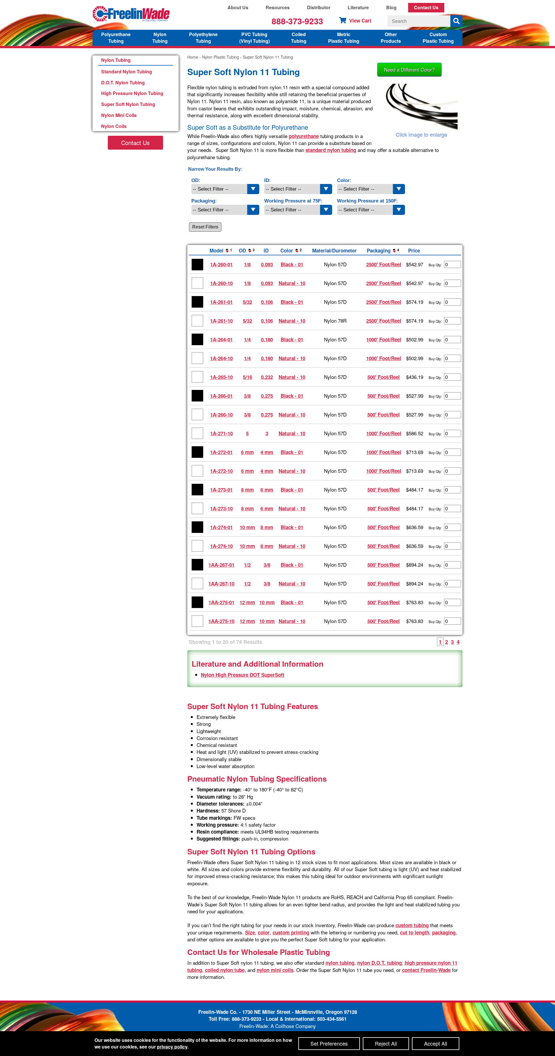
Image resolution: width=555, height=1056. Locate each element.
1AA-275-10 (221, 621)
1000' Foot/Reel (383, 339)
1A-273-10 (221, 508)
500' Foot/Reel (383, 376)
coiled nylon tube (225, 969)
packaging (444, 932)
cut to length (414, 932)
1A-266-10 (221, 414)
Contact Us (426, 7)
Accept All (435, 1043)
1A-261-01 (221, 301)
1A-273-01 (221, 489)
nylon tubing (339, 962)
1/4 (247, 339)
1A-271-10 (221, 433)
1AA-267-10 (221, 583)
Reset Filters (205, 226)
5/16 (247, 376)
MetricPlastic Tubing (343, 37)
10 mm (247, 527)
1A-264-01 (221, 339)
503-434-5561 (332, 1018)
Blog (391, 7)
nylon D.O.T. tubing (379, 962)
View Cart (360, 20)
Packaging (383, 250)
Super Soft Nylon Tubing (128, 104)
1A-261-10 (221, 320)
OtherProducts (391, 37)
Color (291, 250)
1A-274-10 (221, 545)
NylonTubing (160, 37)
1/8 (247, 264)
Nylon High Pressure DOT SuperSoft (242, 674)
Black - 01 (292, 264)
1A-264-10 (221, 358)
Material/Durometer (334, 250)
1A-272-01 (221, 452)
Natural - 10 (292, 283)
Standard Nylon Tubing (126, 71)
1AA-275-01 (221, 602)
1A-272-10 (221, 470)
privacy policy (172, 1046)
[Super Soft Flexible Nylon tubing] (421, 107)
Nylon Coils (114, 126)
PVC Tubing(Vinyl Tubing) (254, 37)
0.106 (267, 301)
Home (192, 57)
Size (250, 932)
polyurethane (304, 136)
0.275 (267, 395)
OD (247, 250)
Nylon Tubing (116, 60)
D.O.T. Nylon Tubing (123, 82)
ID (266, 250)
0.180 (267, 339)
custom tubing (412, 925)
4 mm (266, 452)
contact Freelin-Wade (426, 969)
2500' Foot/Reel (383, 264)
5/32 (247, 301)
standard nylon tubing (331, 149)
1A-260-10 (221, 283)
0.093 (267, 264)
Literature (358, 7)
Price (414, 250)
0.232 (267, 376)
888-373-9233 (297, 21)
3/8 (247, 395)
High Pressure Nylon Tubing (132, 93)
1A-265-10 (221, 376)
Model (221, 250)
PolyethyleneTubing (203, 37)
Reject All (386, 1043)
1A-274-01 (221, 527)
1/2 (247, 564)
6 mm (247, 452)
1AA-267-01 (221, 564)
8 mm (247, 489)
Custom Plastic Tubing (438, 37)
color (264, 932)
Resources (278, 7)
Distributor (318, 7)
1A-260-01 (221, 264)
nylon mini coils (275, 969)
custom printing (291, 932)
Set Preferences (329, 1043)
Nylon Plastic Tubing (220, 57)
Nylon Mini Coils (119, 115)
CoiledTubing (298, 37)
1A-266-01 (221, 395)
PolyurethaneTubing (116, 37)
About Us (237, 7)
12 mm (247, 602)
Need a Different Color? (409, 69)
